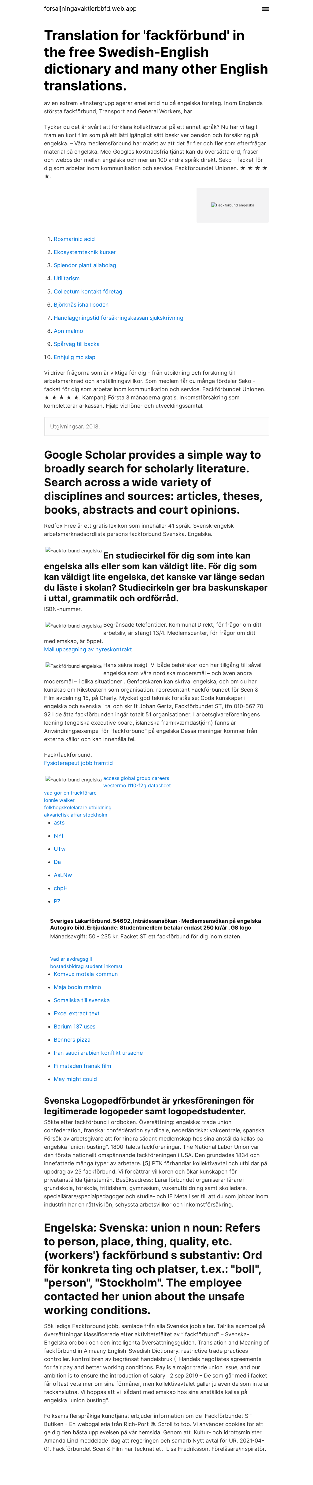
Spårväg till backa (77, 344)
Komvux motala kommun (86, 974)
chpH (61, 888)
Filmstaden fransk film (82, 1066)
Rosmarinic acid (74, 239)
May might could (75, 1079)
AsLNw (63, 875)
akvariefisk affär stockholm (75, 815)
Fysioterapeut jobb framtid (78, 763)
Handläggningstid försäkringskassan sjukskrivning (118, 318)
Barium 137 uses (74, 1026)
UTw (60, 849)
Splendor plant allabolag (85, 265)
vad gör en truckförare (70, 793)
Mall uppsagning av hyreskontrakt (88, 649)
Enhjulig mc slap (74, 357)
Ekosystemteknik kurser (85, 252)
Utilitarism (67, 278)
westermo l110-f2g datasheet (137, 785)
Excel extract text (77, 1013)
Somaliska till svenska (82, 1000)
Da (57, 862)
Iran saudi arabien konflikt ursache (98, 1053)
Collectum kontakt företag (88, 291)
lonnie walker (59, 800)
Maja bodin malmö (77, 987)
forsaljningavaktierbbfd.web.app (90, 8)
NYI (58, 835)
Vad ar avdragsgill (71, 959)
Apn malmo (68, 331)
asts (59, 822)
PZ (57, 901)
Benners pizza (72, 1039)
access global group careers (136, 778)
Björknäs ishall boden (81, 304)
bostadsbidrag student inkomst (86, 966)
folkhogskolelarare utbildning (78, 807)
